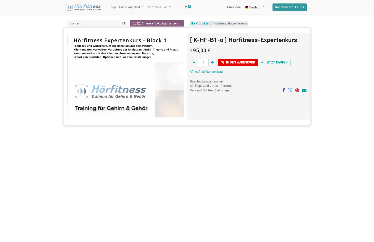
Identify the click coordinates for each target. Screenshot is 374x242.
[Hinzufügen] (212, 62)
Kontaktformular (158, 152)
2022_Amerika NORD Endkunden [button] (155, 23)
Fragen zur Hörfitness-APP (82, 213)
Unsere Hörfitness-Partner (164, 164)
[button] (176, 7)
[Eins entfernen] (194, 62)
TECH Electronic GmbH (171, 180)
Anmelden (233, 7)
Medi (152, 180)
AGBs (152, 224)
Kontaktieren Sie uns (289, 7)
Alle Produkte (199, 23)
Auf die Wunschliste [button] (209, 71)
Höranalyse (73, 152)
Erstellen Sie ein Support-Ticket (167, 170)
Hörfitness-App (75, 175)
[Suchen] (124, 23)
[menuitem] (112, 7)
